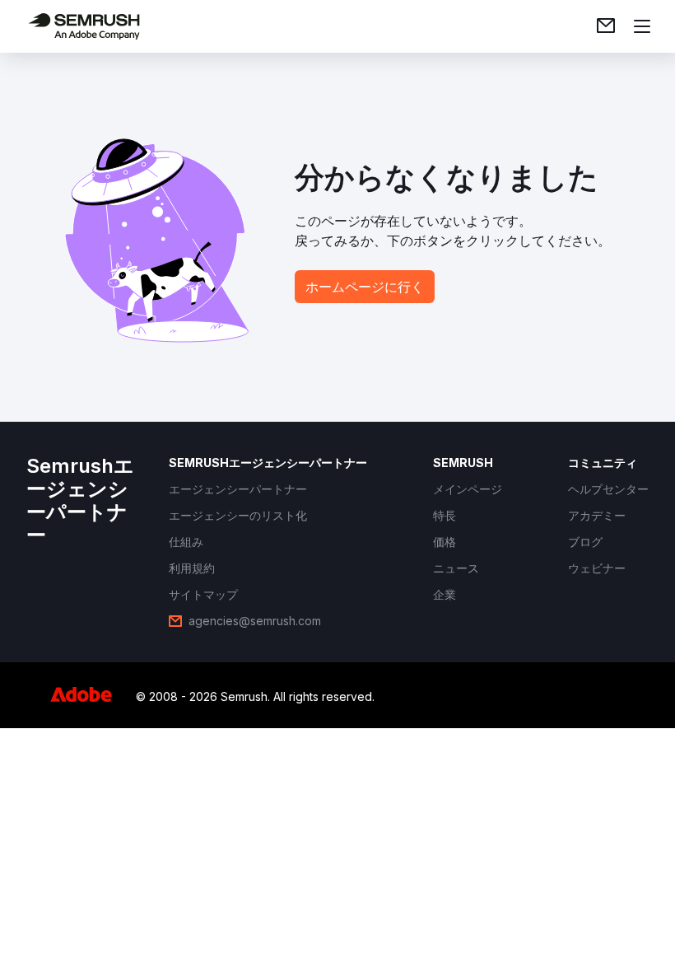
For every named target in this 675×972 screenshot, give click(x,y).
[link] (606, 26)
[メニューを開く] (642, 26)
